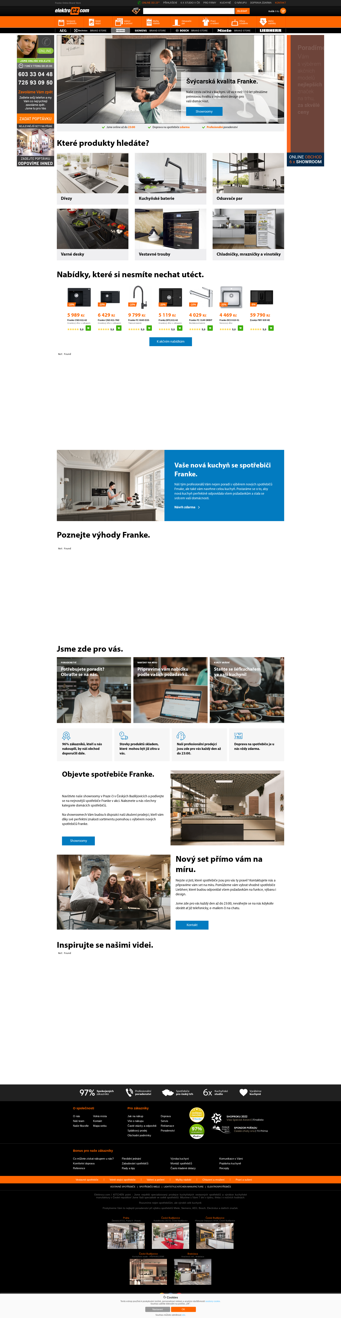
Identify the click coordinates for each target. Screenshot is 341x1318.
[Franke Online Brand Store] (120, 30)
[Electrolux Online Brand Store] (91, 30)
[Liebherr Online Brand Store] (271, 30)
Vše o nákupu (136, 1120)
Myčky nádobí (183, 1179)
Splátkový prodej (137, 1130)
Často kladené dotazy (183, 1168)
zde (183, 1315)
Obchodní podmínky (139, 1135)
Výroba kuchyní (179, 1158)
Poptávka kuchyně (230, 1163)
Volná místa (100, 1116)
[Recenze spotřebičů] (96, 1092)
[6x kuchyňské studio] (215, 1092)
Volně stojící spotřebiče (123, 1179)
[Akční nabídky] (136, 11)
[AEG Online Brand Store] (63, 30)
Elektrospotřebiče (219, 1187)
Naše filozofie (81, 1125)
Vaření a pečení (155, 1179)
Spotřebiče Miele (149, 1187)
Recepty (224, 1168)
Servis (164, 1120)
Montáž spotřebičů (181, 1163)
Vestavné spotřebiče (87, 1179)
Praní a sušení (244, 1179)
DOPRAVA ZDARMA (261, 2)
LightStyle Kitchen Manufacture (184, 1187)
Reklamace (167, 1125)
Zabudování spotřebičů (135, 1163)
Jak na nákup (135, 1116)
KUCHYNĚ (225, 2)
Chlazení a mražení (213, 1179)
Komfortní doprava (83, 1163)
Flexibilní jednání (131, 1158)
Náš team (78, 1120)
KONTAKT (280, 2)
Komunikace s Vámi (231, 1158)
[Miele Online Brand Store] (234, 30)
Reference (79, 1168)
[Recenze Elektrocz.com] (196, 1115)
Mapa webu (100, 1125)
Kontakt (97, 1120)
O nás (76, 1116)
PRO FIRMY (209, 2)
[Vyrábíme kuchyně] (250, 1092)
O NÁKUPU (241, 2)
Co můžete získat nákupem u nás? (93, 1158)
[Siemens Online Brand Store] (150, 30)
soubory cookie (212, 1301)
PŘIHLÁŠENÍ (170, 2)
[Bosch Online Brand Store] (192, 30)
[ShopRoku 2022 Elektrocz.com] (239, 1118)
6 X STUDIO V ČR (190, 2)
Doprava (166, 1116)
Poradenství (168, 1130)
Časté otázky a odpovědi (142, 1125)
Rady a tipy (128, 1168)
